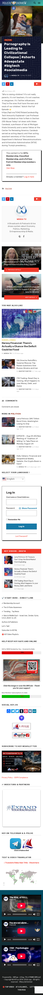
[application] (21, 906)
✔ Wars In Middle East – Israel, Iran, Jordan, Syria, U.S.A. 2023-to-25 (20, 617)
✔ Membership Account (11, 603)
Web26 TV (15, 75)
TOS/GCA (22, 990)
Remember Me (14, 520)
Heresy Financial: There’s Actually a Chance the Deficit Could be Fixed (19, 346)
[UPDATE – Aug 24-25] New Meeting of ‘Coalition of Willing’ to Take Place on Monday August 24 (29, 440)
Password (10, 508)
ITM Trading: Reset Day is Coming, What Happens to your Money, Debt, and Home (28, 382)
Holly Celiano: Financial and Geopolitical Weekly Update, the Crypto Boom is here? (29, 460)
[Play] (5, 914)
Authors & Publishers (10, 622)
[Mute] (34, 914)
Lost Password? (21, 536)
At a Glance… (22, 987)
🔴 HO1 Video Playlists (10, 634)
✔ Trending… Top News (10, 612)
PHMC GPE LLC (35, 977)
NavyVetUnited (25, 371)
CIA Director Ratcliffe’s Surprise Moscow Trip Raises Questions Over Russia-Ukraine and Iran (27, 364)
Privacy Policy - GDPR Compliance (15, 778)
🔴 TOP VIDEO (8, 987)
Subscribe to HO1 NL (9, 630)
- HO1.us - (16, 977)
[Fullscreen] (38, 914)
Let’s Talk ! (6, 626)
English (10, 479)
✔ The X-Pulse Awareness (12, 607)
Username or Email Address (17, 497)
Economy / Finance (9, 339)
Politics (8, 40)
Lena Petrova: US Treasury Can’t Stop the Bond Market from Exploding (25, 559)
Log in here (29, 177)
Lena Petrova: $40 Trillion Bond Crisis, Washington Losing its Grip (28, 421)
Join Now (10, 168)
